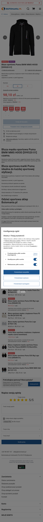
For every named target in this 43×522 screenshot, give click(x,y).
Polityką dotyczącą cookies (13, 240)
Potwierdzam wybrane (21, 278)
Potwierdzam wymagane (21, 284)
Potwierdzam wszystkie (21, 272)
